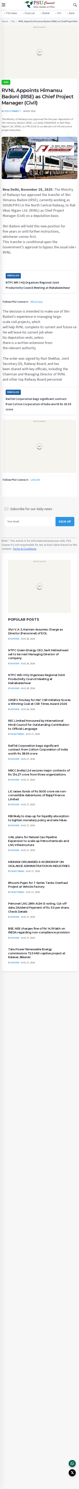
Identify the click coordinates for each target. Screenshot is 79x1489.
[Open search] (75, 5)
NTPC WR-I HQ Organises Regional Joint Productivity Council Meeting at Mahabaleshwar (36, 679)
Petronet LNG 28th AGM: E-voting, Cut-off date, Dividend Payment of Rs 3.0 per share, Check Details (38, 907)
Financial (30, 13)
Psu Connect (13, 111)
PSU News (11, 13)
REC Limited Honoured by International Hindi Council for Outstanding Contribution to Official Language (38, 724)
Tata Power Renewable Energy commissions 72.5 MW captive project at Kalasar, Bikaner (36, 953)
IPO (59, 13)
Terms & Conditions (24, 549)
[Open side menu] (3, 5)
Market (46, 13)
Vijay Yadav (17, 734)
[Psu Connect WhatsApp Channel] (72, 1463)
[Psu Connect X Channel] (72, 1472)
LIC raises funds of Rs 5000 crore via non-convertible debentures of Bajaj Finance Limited (37, 795)
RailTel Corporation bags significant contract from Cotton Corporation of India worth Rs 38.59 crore (38, 404)
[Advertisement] (39, 54)
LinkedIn (35, 480)
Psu (13, 21)
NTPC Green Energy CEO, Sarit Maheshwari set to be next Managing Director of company (38, 654)
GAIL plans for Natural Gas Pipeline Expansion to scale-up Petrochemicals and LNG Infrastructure (38, 841)
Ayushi (15, 638)
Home (5, 21)
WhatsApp (36, 302)
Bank (72, 13)
